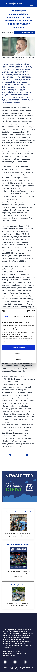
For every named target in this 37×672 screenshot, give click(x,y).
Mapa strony (7, 667)
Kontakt (24, 669)
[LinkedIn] (26, 454)
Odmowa (18, 359)
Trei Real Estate (27, 32)
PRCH (17, 32)
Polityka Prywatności (18, 667)
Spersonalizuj (17, 353)
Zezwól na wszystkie (18, 347)
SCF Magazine (17, 645)
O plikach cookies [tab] (29, 316)
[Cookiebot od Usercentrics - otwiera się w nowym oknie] (27, 311)
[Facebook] (10, 454)
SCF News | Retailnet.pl (14, 4)
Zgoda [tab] (6, 316)
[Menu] (31, 4)
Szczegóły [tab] (17, 316)
